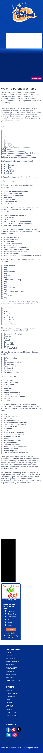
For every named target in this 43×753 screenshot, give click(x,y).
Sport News (9, 677)
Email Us (9, 709)
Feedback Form (11, 712)
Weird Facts (10, 665)
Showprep (9, 656)
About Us (9, 690)
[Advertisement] (21, 509)
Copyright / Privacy (12, 693)
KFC (9, 620)
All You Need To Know (13, 680)
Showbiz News (11, 675)
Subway (10, 622)
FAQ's (8, 699)
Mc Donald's (12, 617)
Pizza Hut (11, 611)
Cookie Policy (10, 696)
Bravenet (11, 638)
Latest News (10, 672)
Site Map (9, 702)
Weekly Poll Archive (12, 662)
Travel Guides (10, 659)
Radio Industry (10, 653)
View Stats (11, 633)
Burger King (12, 614)
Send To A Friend (11, 715)
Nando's (10, 625)
